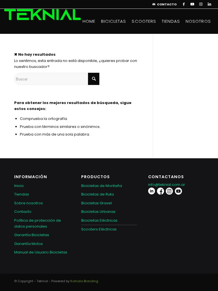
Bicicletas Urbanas (98, 211)
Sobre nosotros (28, 203)
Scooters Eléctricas (99, 229)
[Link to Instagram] (201, 4)
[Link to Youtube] (192, 4)
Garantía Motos (28, 243)
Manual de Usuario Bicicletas (40, 252)
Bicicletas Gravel (96, 203)
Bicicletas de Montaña (101, 185)
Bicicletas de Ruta (97, 194)
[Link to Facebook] (184, 4)
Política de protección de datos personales (37, 223)
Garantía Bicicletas (31, 235)
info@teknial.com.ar (166, 184)
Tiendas (21, 194)
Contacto (23, 211)
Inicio (19, 185)
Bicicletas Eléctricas (99, 220)
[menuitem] (163, 4)
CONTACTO (167, 4)
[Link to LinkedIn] (209, 4)
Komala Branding (84, 281)
